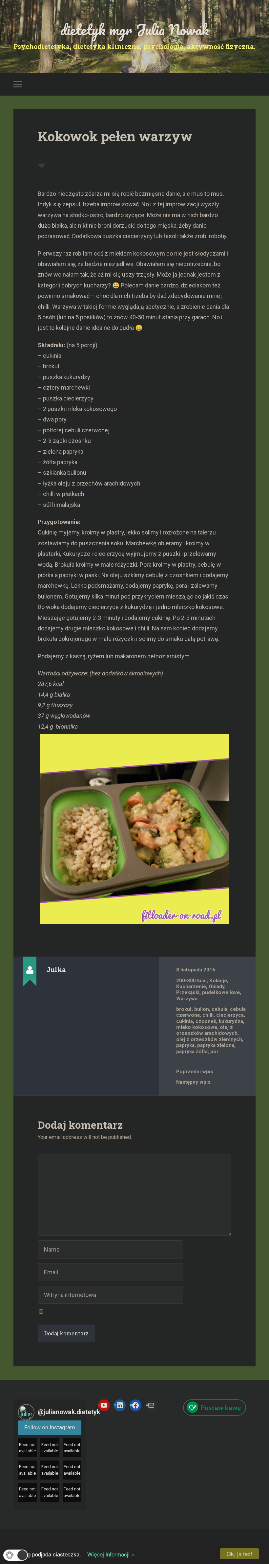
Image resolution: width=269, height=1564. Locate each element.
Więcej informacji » (108, 1554)
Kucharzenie (191, 986)
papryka (185, 1045)
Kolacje (218, 981)
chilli (208, 1015)
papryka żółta (192, 1051)
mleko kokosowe (196, 1027)
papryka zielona (215, 1045)
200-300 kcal (191, 981)
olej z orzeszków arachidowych (207, 1030)
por (214, 1051)
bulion (201, 1009)
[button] (15, 1555)
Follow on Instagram (49, 1427)
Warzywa (186, 999)
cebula (219, 1009)
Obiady (216, 986)
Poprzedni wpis (194, 1072)
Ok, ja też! (239, 1554)
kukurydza (231, 1021)
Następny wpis (193, 1082)
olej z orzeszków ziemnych (209, 1039)
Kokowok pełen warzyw (115, 136)
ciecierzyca (230, 1015)
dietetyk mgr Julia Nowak (134, 29)
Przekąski (187, 992)
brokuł (184, 1009)
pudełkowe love (221, 992)
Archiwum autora (52, 985)
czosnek (206, 1021)
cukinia (184, 1021)
